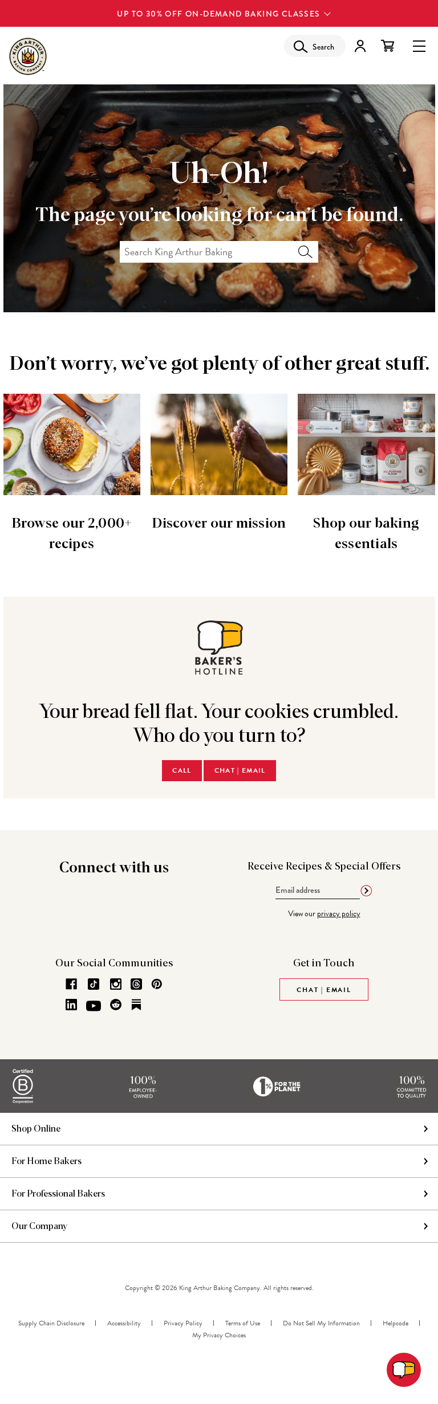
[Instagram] (115, 984)
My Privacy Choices (219, 1335)
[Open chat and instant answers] (404, 1370)
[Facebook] (71, 984)
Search (305, 252)
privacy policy (338, 914)
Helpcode (395, 1323)
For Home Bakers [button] (46, 1161)
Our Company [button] (39, 1226)
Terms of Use (242, 1323)
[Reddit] (115, 1004)
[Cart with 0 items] (387, 46)
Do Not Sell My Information (321, 1323)
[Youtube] (93, 1006)
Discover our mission (219, 523)
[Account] (360, 46)
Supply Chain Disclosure (51, 1323)
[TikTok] (93, 984)
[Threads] (136, 984)
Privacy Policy (183, 1323)
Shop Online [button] (35, 1128)
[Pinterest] (157, 984)
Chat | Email (240, 770)
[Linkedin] (71, 1004)
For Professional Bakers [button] (58, 1193)
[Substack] (136, 1004)
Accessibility (124, 1323)
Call (181, 770)
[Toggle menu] (419, 45)
